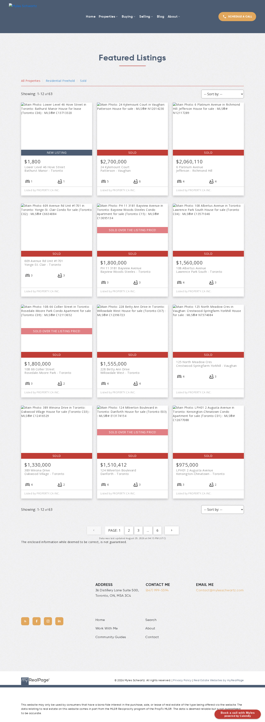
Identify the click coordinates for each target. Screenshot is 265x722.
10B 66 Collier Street (47, 371)
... (148, 530)
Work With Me (106, 628)
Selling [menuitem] (144, 16)
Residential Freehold (60, 81)
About (150, 628)
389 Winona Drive (44, 472)
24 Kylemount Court (115, 169)
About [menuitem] (173, 16)
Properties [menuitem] (107, 16)
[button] (237, 16)
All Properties (30, 81)
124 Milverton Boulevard (118, 472)
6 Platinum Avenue (194, 169)
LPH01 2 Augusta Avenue (200, 472)
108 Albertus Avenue (199, 270)
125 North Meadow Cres (206, 363)
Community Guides (110, 637)
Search (151, 620)
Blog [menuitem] (160, 16)
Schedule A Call (240, 16)
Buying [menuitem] (127, 16)
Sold (83, 81)
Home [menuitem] (90, 16)
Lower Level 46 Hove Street (44, 169)
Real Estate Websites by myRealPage (219, 680)
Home (100, 620)
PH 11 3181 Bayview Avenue (125, 270)
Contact (152, 637)
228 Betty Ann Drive (120, 371)
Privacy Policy (182, 680)
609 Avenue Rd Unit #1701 (43, 262)
